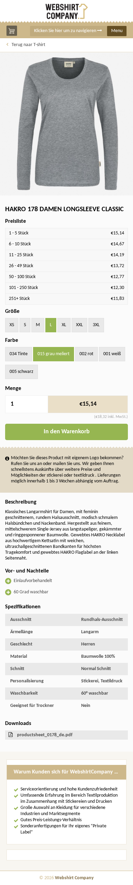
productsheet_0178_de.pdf (44, 735)
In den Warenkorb (67, 432)
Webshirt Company (74, 878)
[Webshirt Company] (66, 11)
